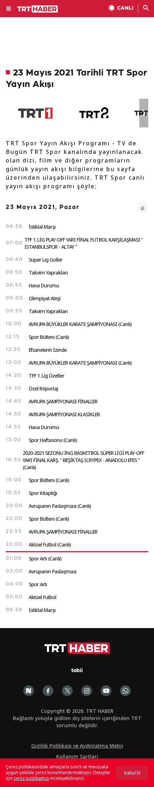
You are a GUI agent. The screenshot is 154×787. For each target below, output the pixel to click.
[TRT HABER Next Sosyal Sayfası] (28, 690)
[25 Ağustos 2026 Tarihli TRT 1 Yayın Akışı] (35, 113)
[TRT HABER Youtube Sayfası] (106, 690)
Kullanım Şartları (77, 756)
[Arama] (146, 8)
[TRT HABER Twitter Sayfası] (67, 690)
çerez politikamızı (31, 778)
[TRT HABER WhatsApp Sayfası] (125, 690)
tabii (77, 671)
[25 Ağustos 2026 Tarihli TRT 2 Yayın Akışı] (94, 113)
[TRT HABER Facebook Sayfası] (48, 690)
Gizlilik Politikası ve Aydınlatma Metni (77, 745)
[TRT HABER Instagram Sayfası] (86, 690)
